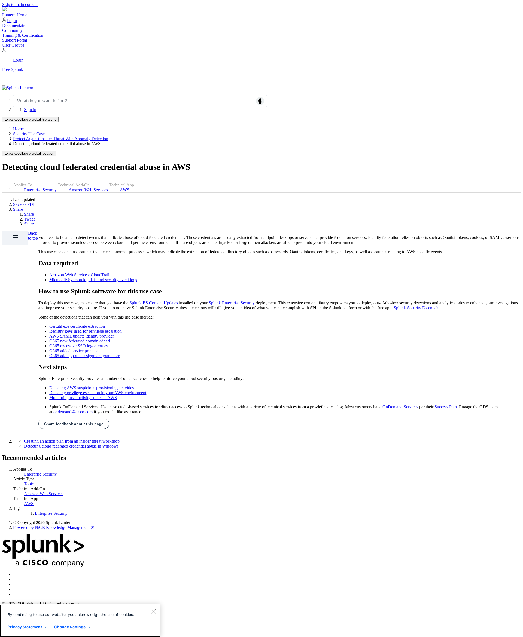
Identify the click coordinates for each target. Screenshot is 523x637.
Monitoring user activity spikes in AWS (83, 397)
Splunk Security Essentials (416, 307)
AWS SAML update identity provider (81, 336)
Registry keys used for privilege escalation (85, 331)
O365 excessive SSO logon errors (78, 346)
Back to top (33, 235)
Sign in (30, 109)
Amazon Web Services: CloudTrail (79, 274)
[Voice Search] (260, 101)
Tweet (29, 219)
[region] (80, 620)
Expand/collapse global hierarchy (30, 119)
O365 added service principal (74, 350)
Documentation (15, 25)
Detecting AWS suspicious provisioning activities (91, 387)
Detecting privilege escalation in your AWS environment (97, 392)
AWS (124, 190)
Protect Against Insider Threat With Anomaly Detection (60, 138)
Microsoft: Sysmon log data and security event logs (93, 279)
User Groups (13, 45)
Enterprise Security (40, 190)
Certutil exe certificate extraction (77, 326)
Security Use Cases (29, 133)
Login (12, 20)
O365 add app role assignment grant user (84, 355)
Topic (29, 484)
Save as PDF (24, 204)
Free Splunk (12, 69)
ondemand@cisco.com (73, 411)
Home (18, 129)
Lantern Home (14, 15)
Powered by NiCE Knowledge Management (53, 527)
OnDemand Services (400, 407)
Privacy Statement (25, 626)
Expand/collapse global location (29, 153)
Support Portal (14, 40)
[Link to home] (17, 87)
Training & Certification (22, 35)
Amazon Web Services (88, 190)
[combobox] (140, 101)
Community (12, 30)
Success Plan (445, 407)
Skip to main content (20, 4)
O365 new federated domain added (79, 341)
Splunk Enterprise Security (232, 303)
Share (18, 209)
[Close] (153, 611)
